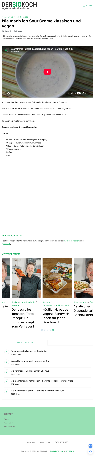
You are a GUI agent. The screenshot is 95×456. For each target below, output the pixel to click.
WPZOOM (70, 451)
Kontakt (6, 419)
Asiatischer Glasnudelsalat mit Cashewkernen (78, 310)
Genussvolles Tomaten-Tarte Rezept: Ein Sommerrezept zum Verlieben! (13, 318)
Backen (5, 302)
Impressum (8, 423)
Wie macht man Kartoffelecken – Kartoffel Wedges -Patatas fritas (42, 381)
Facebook (6, 244)
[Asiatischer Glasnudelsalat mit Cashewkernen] (78, 259)
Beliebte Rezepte (24, 343)
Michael (19, 31)
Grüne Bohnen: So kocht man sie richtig (30, 361)
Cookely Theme (56, 451)
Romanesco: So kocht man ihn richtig (29, 351)
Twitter (67, 241)
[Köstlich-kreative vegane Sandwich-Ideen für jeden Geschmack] (47, 259)
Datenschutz (9, 427)
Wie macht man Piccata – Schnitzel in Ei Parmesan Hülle (37, 390)
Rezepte (24, 17)
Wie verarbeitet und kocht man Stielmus (30, 371)
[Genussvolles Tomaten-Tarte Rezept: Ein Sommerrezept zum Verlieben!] (16, 259)
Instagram (75, 241)
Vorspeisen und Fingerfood (46, 305)
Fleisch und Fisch (10, 17)
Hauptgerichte (71, 302)
